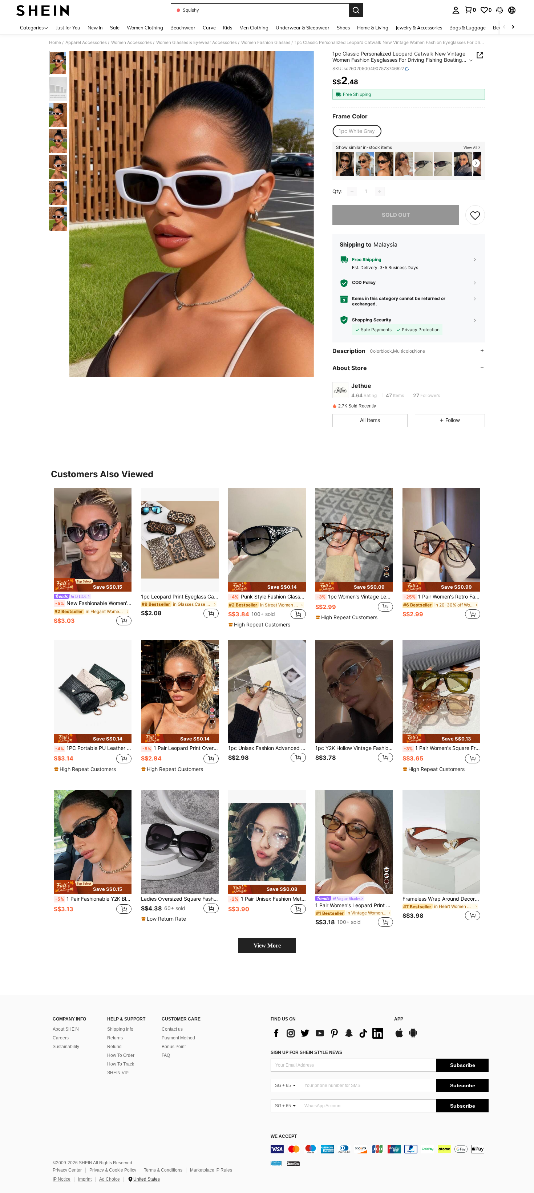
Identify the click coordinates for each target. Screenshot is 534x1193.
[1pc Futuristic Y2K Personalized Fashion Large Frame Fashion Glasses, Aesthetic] (345, 164)
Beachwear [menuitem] (182, 28)
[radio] (356, 131)
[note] (93, 585)
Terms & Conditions (163, 1170)
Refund (114, 1046)
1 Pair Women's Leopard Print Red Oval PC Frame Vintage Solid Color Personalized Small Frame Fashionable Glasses (354, 905)
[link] (470, 9)
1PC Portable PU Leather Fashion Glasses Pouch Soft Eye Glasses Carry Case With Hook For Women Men (93, 748)
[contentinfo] (380, 1149)
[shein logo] (42, 10)
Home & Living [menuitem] (372, 28)
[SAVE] (475, 215)
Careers (61, 1037)
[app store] (399, 1036)
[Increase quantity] (379, 191)
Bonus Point (174, 1046)
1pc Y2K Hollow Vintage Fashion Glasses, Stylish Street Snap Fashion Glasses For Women (354, 748)
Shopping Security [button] (371, 319)
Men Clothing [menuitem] (253, 28)
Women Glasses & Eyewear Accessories (196, 42)
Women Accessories (131, 42)
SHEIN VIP (118, 1072)
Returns (115, 1037)
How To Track (120, 1064)
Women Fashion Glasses (265, 42)
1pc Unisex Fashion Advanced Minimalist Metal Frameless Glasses (267, 748)
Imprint (85, 1179)
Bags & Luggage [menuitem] (467, 28)
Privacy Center (67, 1170)
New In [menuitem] (95, 28)
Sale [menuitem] (115, 28)
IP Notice (61, 1179)
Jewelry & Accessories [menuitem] (419, 28)
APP (398, 1019)
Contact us (172, 1029)
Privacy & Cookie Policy (112, 1170)
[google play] (413, 1036)
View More (267, 945)
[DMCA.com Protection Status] (293, 1163)
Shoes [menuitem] (343, 28)
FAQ (166, 1055)
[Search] (356, 10)
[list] (329, 1033)
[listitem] (345, 164)
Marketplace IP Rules (211, 1170)
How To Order (120, 1055)
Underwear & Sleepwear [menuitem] (302, 28)
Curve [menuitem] (209, 28)
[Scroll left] (504, 27)
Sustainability (66, 1046)
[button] (499, 10)
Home (55, 42)
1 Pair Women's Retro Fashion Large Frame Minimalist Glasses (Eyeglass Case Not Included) (442, 597)
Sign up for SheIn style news (306, 1052)
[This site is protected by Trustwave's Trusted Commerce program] (276, 1163)
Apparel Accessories (86, 42)
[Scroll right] (512, 27)
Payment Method (178, 1037)
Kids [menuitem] (227, 28)
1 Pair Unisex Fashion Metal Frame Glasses (268, 899)
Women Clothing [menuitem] (145, 28)
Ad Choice (109, 1179)
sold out (396, 214)
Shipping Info (120, 1029)
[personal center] (456, 10)
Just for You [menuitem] (68, 28)
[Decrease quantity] (352, 191)
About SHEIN (66, 1029)
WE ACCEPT (284, 1136)
